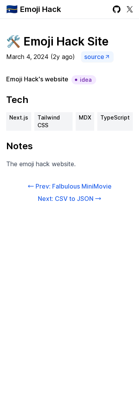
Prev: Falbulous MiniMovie (74, 186)
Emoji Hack (40, 9)
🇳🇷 (12, 9)
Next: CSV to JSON (65, 198)
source (94, 57)
